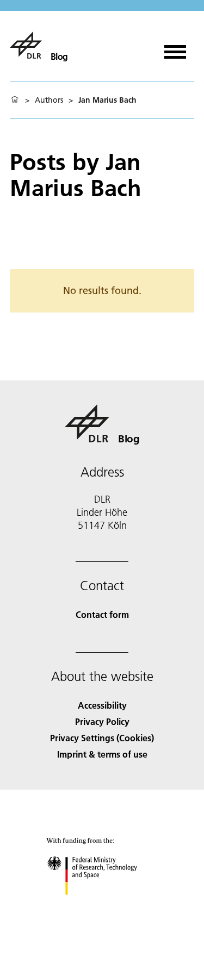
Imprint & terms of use (102, 754)
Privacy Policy (102, 721)
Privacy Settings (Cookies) (102, 737)
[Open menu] (175, 48)
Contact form (102, 614)
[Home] (15, 100)
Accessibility (102, 705)
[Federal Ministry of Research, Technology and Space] (102, 905)
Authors (49, 100)
